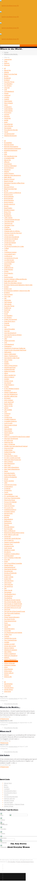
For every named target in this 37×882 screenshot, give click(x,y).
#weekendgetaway (10, 150)
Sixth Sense (8, 548)
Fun (5, 327)
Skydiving (7, 552)
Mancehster (8, 429)
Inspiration (7, 390)
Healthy (6, 363)
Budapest (7, 78)
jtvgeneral (7, 685)
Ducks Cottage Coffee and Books (15, 279)
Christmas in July (9, 240)
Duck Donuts (8, 277)
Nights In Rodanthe (10, 477)
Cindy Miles (8, 244)
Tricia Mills (7, 630)
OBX (5, 482)
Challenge (7, 229)
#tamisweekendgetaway (12, 148)
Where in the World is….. (10, 707)
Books (6, 76)
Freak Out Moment (10, 319)
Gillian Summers (9, 340)
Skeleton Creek (9, 550)
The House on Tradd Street (13, 603)
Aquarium (7, 169)
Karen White (8, 404)
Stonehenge (8, 124)
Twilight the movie (10, 638)
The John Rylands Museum (13, 605)
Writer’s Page (8, 806)
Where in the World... (11, 661)
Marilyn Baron (8, 433)
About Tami (8, 783)
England (7, 80)
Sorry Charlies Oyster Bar (12, 557)
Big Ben (6, 185)
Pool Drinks (8, 504)
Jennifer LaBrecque (10, 396)
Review (6, 525)
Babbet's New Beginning (12, 175)
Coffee (6, 248)
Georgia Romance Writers (13, 335)
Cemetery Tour (9, 225)
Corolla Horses (9, 260)
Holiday (6, 379)
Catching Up (8, 223)
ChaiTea (6, 227)
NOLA (6, 479)
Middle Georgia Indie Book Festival (15, 446)
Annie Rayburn (9, 167)
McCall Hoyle (8, 440)
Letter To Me (8, 406)
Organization (8, 486)
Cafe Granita (8, 217)
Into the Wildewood (10, 394)
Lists (5, 411)
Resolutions (8, 523)
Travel (6, 132)
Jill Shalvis (7, 398)
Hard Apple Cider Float (11, 358)
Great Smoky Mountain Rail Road (15, 350)
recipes (6, 114)
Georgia (7, 87)
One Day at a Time (10, 484)
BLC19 (6, 190)
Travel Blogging (9, 628)
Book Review (8, 198)
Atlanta (6, 72)
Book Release (9, 196)
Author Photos (9, 173)
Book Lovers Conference (12, 192)
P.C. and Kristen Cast (11, 496)
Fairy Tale (7, 296)
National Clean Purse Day (12, 459)
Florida (6, 312)
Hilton (6, 373)
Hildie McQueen (9, 371)
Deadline (7, 265)
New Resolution (9, 463)
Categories (8, 59)
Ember (6, 287)
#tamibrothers (9, 144)
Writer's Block (8, 673)
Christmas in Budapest (11, 237)
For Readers (8, 84)
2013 (5, 152)
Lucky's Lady (8, 423)
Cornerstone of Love (11, 258)
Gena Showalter (9, 329)
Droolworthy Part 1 (10, 791)
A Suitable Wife (9, 158)
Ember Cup (8, 288)
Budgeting (7, 215)
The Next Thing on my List (12, 607)
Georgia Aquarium (10, 333)
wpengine (7, 691)
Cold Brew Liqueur (10, 252)
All (5, 68)
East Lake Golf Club (10, 281)
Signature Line (9, 546)
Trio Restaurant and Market (13, 632)
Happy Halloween (10, 354)
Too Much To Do (9, 619)
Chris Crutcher (9, 235)
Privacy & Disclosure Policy (25, 861)
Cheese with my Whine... (12, 231)
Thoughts (7, 615)
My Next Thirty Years (10, 456)
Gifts (5, 338)
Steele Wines (8, 565)
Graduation (8, 346)
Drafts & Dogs (8, 267)
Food (6, 313)
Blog (5, 785)
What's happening (10, 659)
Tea (5, 588)
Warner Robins (9, 648)
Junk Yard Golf (9, 402)
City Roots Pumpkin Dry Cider (14, 246)
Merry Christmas (9, 444)
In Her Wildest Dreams (11, 388)
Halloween (7, 352)
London (6, 97)
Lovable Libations (10, 419)
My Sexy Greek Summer (12, 457)
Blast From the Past (10, 74)
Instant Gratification (10, 392)
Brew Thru (7, 212)
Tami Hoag (7, 582)
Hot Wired (7, 383)
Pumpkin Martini (9, 511)
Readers (7, 515)
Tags (5, 61)
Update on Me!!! (9, 644)
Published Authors (10, 509)
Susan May (7, 579)
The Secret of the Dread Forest (14, 611)
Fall (5, 298)
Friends (6, 323)
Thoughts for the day (11, 130)
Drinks (6, 271)
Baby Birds (7, 177)
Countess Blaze (9, 262)
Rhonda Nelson (9, 527)
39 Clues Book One (10, 156)
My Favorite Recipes (11, 796)
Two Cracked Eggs (10, 640)
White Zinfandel (9, 663)
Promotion (7, 112)
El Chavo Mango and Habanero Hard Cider (18, 285)
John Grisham (8, 400)
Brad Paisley (8, 208)
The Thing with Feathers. (12, 613)
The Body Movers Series (12, 600)
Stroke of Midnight (10, 573)
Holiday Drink (8, 381)
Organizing (8, 107)
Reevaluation (8, 519)
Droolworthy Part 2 (10, 793)
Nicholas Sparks (9, 473)
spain (6, 122)
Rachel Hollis (8, 513)
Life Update (8, 409)
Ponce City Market (10, 502)
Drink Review (8, 269)
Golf (5, 89)
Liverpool (7, 95)
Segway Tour (8, 544)
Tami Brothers (8, 580)
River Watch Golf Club (11, 534)
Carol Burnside (9, 221)
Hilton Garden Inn (10, 375)
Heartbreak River (10, 367)
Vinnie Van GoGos (10, 646)
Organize (7, 488)
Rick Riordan (8, 529)
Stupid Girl (7, 575)
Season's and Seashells (12, 542)
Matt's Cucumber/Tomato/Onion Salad (17, 436)
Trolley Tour (8, 634)
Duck (6, 275)
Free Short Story (9, 321)
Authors (6, 63)
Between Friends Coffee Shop (14, 183)
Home (6, 52)
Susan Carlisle (8, 577)
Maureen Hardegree (11, 438)
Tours (6, 623)
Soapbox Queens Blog (11, 554)
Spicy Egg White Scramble (13, 563)
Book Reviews (9, 200)
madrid (6, 99)
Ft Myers (7, 325)
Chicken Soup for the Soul (13, 233)
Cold (5, 250)
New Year (7, 465)
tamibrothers (8, 689)
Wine (6, 667)
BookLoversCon (9, 204)
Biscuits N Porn (9, 187)
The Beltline (8, 598)
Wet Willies (7, 652)
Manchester (8, 101)
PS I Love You (8, 507)
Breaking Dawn (9, 210)
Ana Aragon (8, 164)
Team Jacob (8, 590)
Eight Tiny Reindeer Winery (13, 283)
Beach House (8, 181)
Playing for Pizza (9, 500)
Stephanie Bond (9, 567)
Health (6, 361)
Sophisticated (8, 555)
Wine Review (8, 669)
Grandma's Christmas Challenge (14, 348)
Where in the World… (11, 54)
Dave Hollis (8, 263)
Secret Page (8, 802)
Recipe (6, 517)
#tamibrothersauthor (11, 146)
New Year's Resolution (11, 467)
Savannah (7, 118)
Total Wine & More (10, 621)
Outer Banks (8, 108)
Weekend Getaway (10, 650)
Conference (8, 256)
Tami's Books (8, 126)
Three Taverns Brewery (12, 617)
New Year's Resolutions (12, 469)
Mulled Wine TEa (9, 452)
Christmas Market (10, 242)
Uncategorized (9, 133)
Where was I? (5, 731)
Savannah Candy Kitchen (12, 538)
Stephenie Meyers (10, 569)
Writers (6, 675)
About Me (7, 70)
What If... (7, 657)
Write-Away (8, 671)
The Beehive (8, 596)
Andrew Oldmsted (10, 166)
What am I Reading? (10, 655)
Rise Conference (9, 530)
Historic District (9, 377)
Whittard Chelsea (10, 665)
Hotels (6, 93)
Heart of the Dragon (10, 365)
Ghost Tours (8, 336)
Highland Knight (9, 369)
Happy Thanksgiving (10, 356)
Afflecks (6, 162)
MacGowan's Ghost (10, 425)
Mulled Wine (8, 450)
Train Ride (7, 625)
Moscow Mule (8, 448)
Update (6, 642)
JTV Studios (11, 861)
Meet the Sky (8, 442)
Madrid (6, 427)
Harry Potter (8, 360)
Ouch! (6, 492)
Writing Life (8, 676)
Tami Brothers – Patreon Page (14, 804)
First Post (7, 310)
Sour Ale (7, 559)
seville (6, 120)
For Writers (8, 85)
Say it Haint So (9, 540)
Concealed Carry (10, 254)
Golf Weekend (9, 91)
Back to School (9, 179)
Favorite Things (9, 82)
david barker (8, 684)
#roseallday (8, 142)
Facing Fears (8, 294)
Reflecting (7, 521)
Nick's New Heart (10, 475)
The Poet (7, 609)
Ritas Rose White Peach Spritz (14, 532)
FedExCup (7, 308)
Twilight (6, 636)
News (6, 471)
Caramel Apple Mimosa (12, 219)
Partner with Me (9, 798)
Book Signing (8, 202)
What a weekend (10, 653)
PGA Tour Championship (12, 498)
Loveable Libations (10, 421)
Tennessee (7, 128)
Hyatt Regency (9, 384)
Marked (6, 434)
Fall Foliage (8, 302)
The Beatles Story (10, 594)
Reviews (7, 116)
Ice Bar (6, 386)
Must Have (7, 454)
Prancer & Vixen (9, 506)
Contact (7, 789)
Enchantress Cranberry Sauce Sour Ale (17, 290)
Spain (6, 561)
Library (6, 408)
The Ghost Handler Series (12, 602)
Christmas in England (11, 239)
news (6, 105)
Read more (5, 719)
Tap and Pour (8, 586)
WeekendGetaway (10, 135)
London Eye (8, 417)
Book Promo (8, 194)
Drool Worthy (8, 273)
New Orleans (8, 103)
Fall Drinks (7, 300)
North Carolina (9, 481)
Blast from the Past (10, 189)
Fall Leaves (7, 304)
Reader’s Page (9, 800)
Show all (7, 65)
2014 (5, 154)
